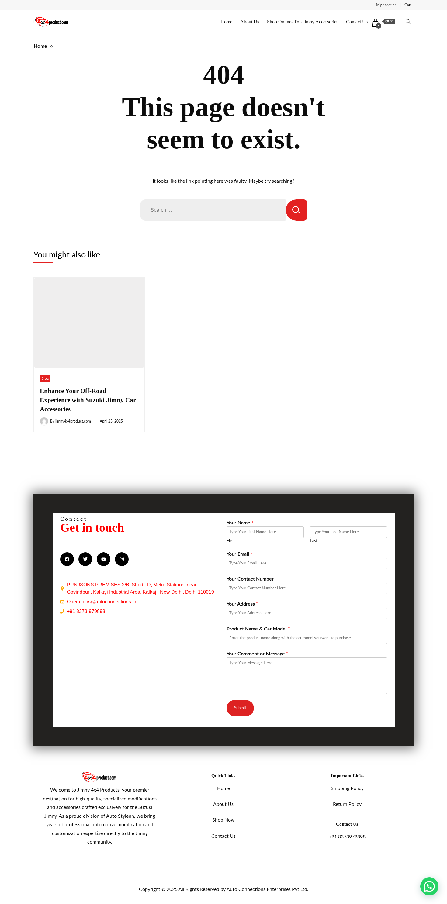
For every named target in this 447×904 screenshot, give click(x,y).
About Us (249, 21)
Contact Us (357, 21)
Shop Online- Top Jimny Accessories (302, 21)
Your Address (242, 604)
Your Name (240, 522)
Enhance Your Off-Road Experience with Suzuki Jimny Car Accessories (88, 400)
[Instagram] (122, 559)
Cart (407, 4)
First (231, 541)
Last (313, 541)
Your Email (239, 554)
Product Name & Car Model (258, 628)
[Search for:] (213, 210)
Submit (240, 708)
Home (226, 21)
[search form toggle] (408, 21)
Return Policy (347, 804)
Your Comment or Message (257, 653)
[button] (429, 886)
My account (386, 4)
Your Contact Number (252, 579)
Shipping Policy (347, 788)
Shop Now (223, 820)
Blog (45, 378)
